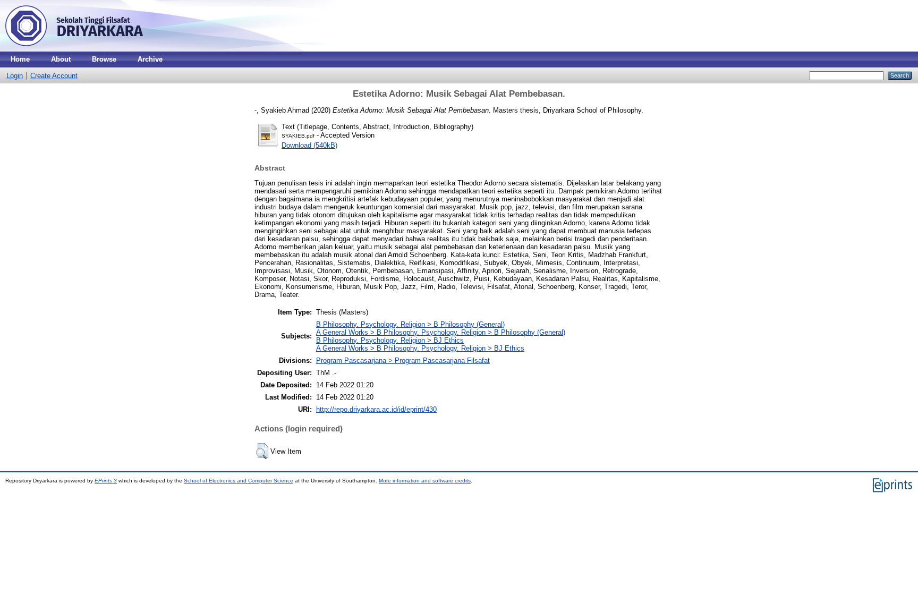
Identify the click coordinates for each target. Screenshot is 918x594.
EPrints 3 (106, 480)
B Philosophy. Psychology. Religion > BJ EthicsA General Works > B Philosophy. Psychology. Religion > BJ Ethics (420, 344)
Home (20, 59)
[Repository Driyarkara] (74, 49)
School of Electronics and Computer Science (238, 480)
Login (14, 76)
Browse (104, 59)
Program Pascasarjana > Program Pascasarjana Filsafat (403, 360)
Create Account (54, 76)
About (61, 59)
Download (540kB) (309, 145)
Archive (150, 59)
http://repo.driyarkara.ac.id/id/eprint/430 (376, 409)
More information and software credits (425, 480)
